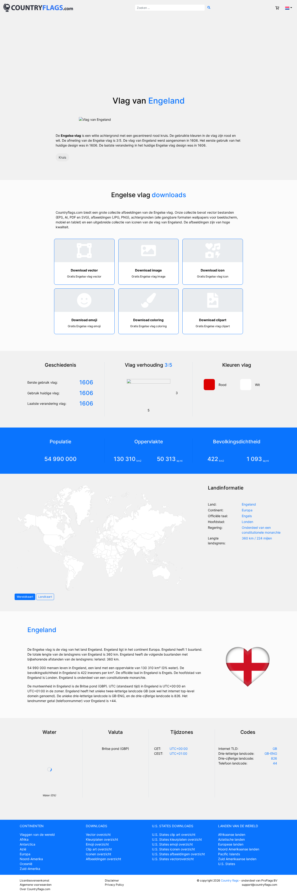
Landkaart (45, 596)
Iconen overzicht (98, 854)
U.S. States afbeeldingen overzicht (178, 854)
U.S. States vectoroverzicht (173, 859)
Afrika (24, 839)
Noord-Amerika (31, 859)
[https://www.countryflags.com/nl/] (38, 7)
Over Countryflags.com (35, 889)
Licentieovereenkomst (34, 880)
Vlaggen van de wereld (37, 834)
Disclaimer (112, 880)
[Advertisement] (148, 60)
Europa (25, 854)
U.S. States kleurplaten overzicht (177, 839)
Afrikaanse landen (231, 834)
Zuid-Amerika (30, 869)
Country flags (230, 880)
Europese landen (230, 844)
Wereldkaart (25, 596)
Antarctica (27, 844)
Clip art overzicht (99, 849)
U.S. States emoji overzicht (172, 844)
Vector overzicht (98, 834)
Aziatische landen (231, 839)
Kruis (62, 157)
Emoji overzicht (97, 844)
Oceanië (26, 864)
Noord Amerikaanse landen (238, 849)
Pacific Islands (229, 854)
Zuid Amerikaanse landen (237, 859)
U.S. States (226, 864)
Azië (23, 849)
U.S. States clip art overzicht (173, 834)
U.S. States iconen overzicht (173, 849)
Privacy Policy (114, 884)
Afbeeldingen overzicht (103, 859)
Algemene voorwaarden (36, 884)
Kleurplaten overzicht (102, 839)
